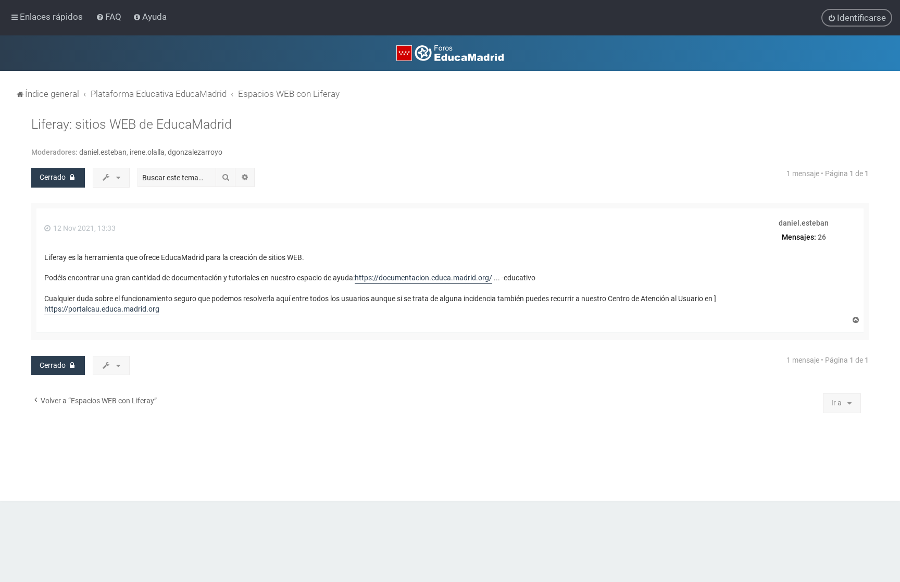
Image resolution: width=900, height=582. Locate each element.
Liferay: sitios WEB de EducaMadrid (131, 124)
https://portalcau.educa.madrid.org (101, 309)
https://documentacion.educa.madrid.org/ (423, 278)
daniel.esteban (103, 152)
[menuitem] (109, 16)
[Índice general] (450, 53)
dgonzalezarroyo (195, 152)
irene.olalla (147, 152)
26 (822, 237)
